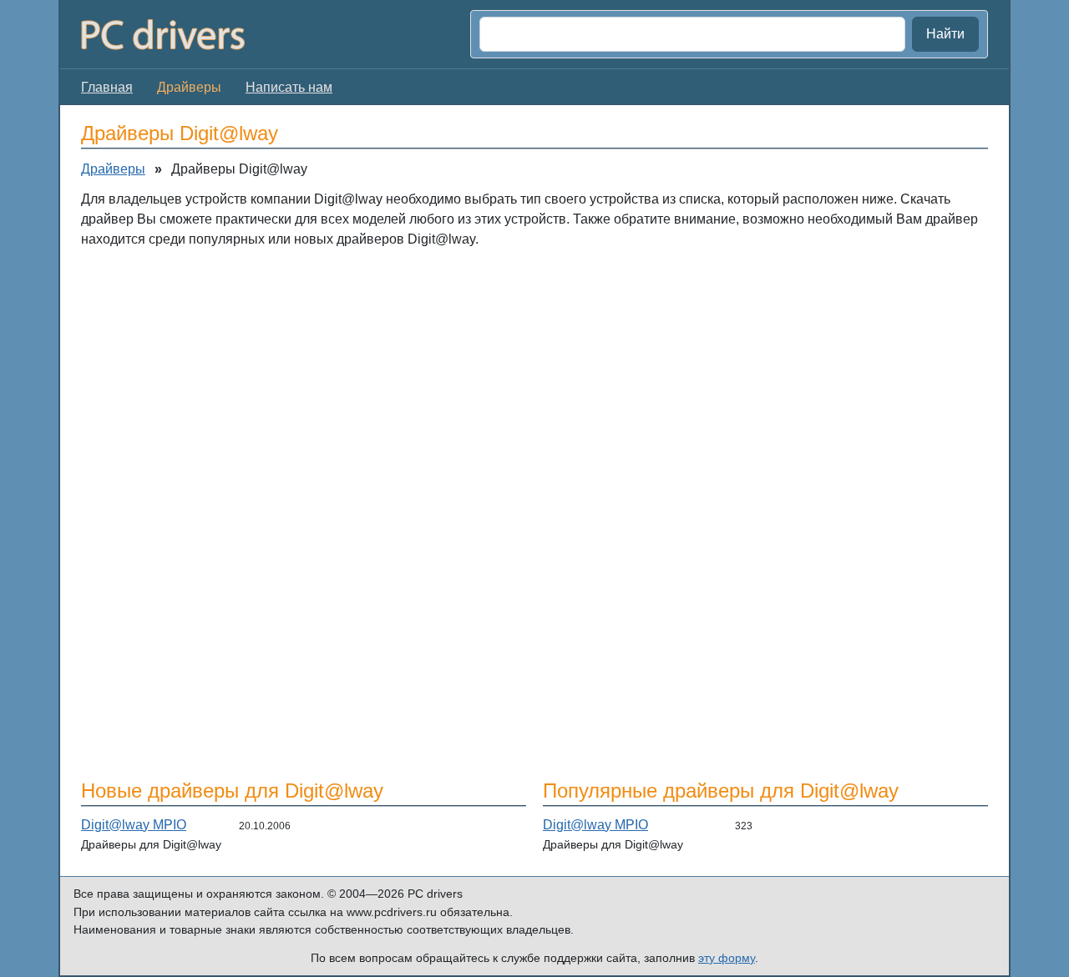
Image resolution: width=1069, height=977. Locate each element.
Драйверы (113, 169)
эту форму (726, 957)
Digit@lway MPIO (133, 825)
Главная (107, 87)
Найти (945, 34)
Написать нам (289, 87)
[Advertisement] (534, 383)
